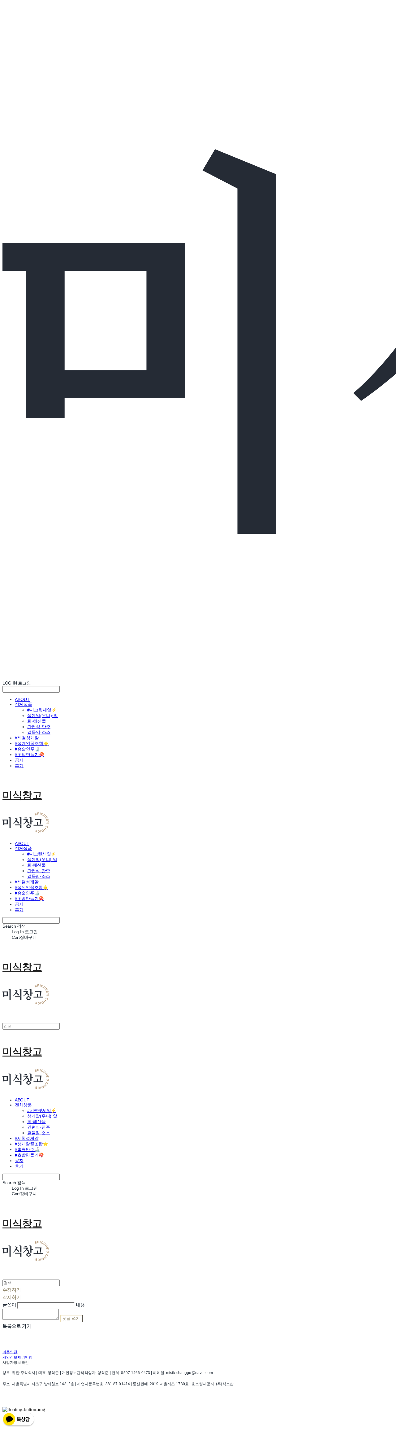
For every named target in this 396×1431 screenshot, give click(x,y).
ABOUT (22, 699)
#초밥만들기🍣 (29, 754)
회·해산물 (36, 721)
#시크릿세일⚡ (42, 709)
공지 (19, 760)
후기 (19, 765)
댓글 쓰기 (71, 1318)
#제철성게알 (27, 737)
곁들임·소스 (38, 732)
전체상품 (23, 704)
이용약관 (9, 1352)
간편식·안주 (38, 726)
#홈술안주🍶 (27, 748)
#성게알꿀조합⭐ (32, 743)
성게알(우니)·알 (42, 715)
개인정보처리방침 (17, 1357)
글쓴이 (9, 1304)
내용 (80, 1304)
